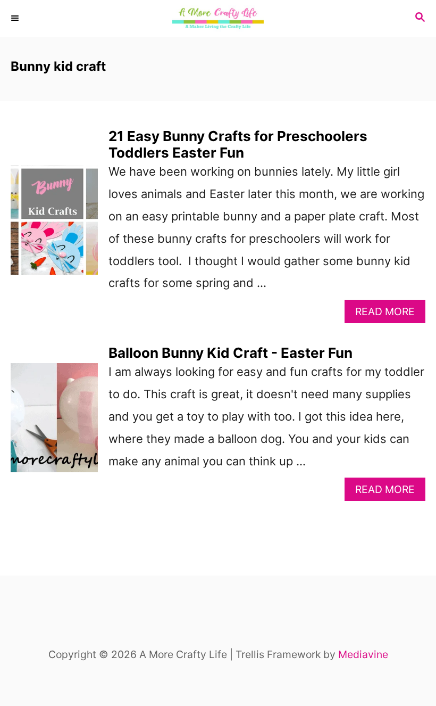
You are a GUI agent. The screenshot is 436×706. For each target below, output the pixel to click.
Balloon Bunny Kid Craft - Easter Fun (230, 352)
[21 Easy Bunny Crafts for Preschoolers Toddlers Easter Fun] (54, 225)
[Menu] (16, 18)
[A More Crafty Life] (218, 18)
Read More (390, 314)
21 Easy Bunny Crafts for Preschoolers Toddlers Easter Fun (237, 144)
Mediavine (363, 654)
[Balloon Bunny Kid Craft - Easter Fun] (54, 423)
